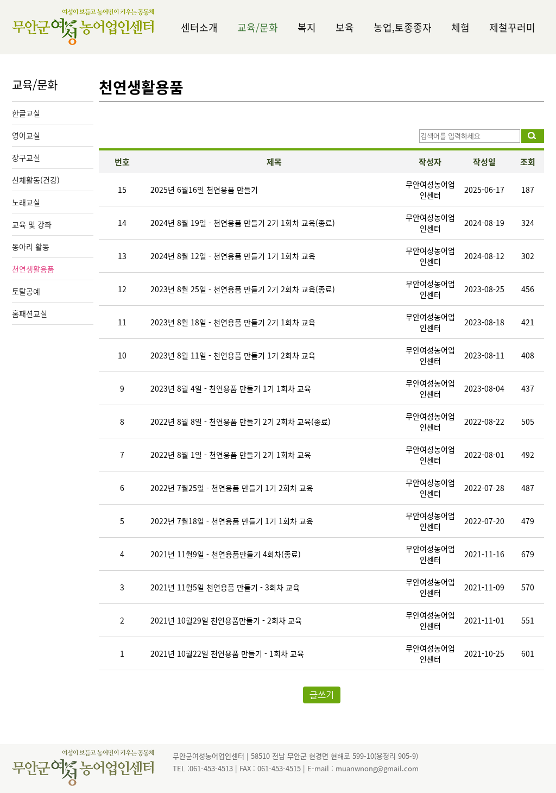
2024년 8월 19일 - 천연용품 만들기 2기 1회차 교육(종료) (242, 222)
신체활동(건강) (36, 179)
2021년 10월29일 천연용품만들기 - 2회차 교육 (226, 620)
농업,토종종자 (403, 27)
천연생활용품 (33, 268)
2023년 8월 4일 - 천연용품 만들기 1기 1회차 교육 (230, 388)
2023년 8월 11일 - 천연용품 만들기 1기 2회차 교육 (232, 355)
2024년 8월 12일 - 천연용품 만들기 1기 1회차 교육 (232, 255)
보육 (345, 27)
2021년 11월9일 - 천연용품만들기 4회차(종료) (225, 554)
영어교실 (26, 135)
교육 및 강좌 (32, 224)
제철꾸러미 (512, 27)
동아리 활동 (30, 246)
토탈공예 (26, 291)
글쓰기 (321, 695)
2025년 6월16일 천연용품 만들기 (204, 189)
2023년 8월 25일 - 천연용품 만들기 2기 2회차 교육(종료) (242, 289)
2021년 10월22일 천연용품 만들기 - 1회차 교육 (227, 653)
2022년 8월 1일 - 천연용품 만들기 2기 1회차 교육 (230, 454)
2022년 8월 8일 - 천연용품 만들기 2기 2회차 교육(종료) (240, 421)
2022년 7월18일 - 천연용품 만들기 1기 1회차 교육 (231, 520)
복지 (307, 27)
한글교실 (26, 113)
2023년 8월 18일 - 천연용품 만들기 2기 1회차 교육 (232, 322)
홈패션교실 (29, 313)
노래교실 (26, 202)
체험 (460, 27)
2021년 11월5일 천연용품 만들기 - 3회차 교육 (225, 587)
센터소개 (199, 27)
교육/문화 (257, 27)
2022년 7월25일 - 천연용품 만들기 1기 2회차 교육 (231, 487)
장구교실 (26, 157)
